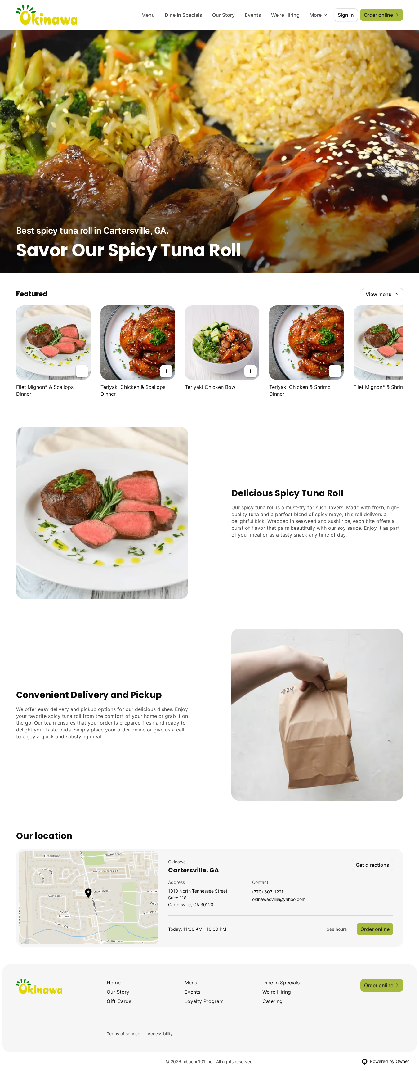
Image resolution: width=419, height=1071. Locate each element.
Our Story (223, 15)
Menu (148, 15)
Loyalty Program (204, 1001)
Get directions (372, 865)
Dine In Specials (183, 15)
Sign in (346, 15)
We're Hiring (285, 15)
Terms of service (123, 1033)
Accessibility (160, 1033)
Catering (272, 1001)
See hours (337, 929)
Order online (375, 929)
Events (253, 15)
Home (114, 982)
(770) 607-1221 (267, 892)
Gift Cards (119, 1001)
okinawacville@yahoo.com (278, 899)
